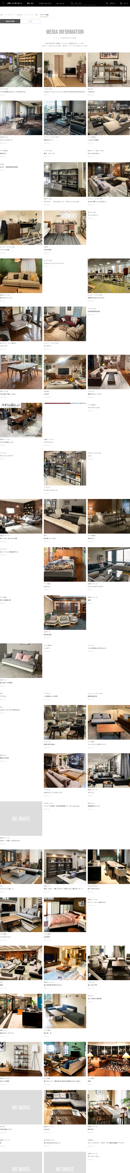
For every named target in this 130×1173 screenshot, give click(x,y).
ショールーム (60, 3)
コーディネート (10, 15)
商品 (1, 15)
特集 (36, 15)
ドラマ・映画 (44, 15)
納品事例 (19, 15)
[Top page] (14, 5)
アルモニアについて (45, 3)
